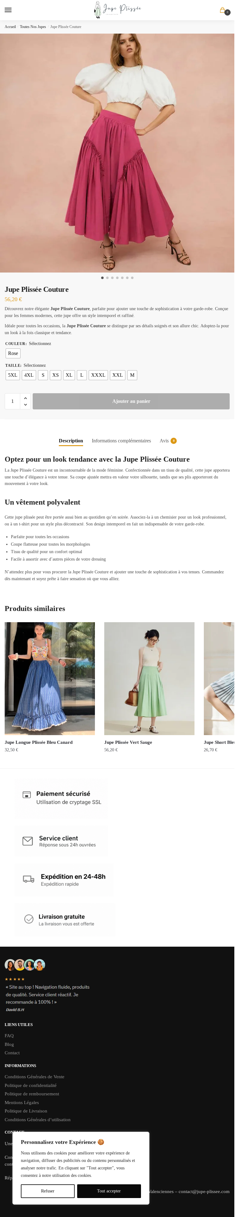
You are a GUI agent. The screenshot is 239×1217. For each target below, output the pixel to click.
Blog (9, 1044)
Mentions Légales (22, 1102)
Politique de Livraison (26, 1110)
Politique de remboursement (32, 1093)
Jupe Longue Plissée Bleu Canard (39, 742)
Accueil (10, 27)
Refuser (47, 1191)
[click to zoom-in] (119, 153)
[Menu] (14, 10)
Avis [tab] (164, 440)
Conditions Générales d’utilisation (38, 1119)
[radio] (13, 353)
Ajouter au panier (131, 401)
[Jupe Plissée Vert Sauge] (149, 678)
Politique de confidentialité (31, 1085)
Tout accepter (109, 1191)
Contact (12, 1052)
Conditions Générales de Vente (35, 1076)
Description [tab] (71, 440)
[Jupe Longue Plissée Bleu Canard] (50, 678)
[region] (80, 1168)
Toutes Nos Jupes (33, 27)
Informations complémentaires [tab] (121, 440)
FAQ (9, 1035)
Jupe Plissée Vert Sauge (128, 742)
